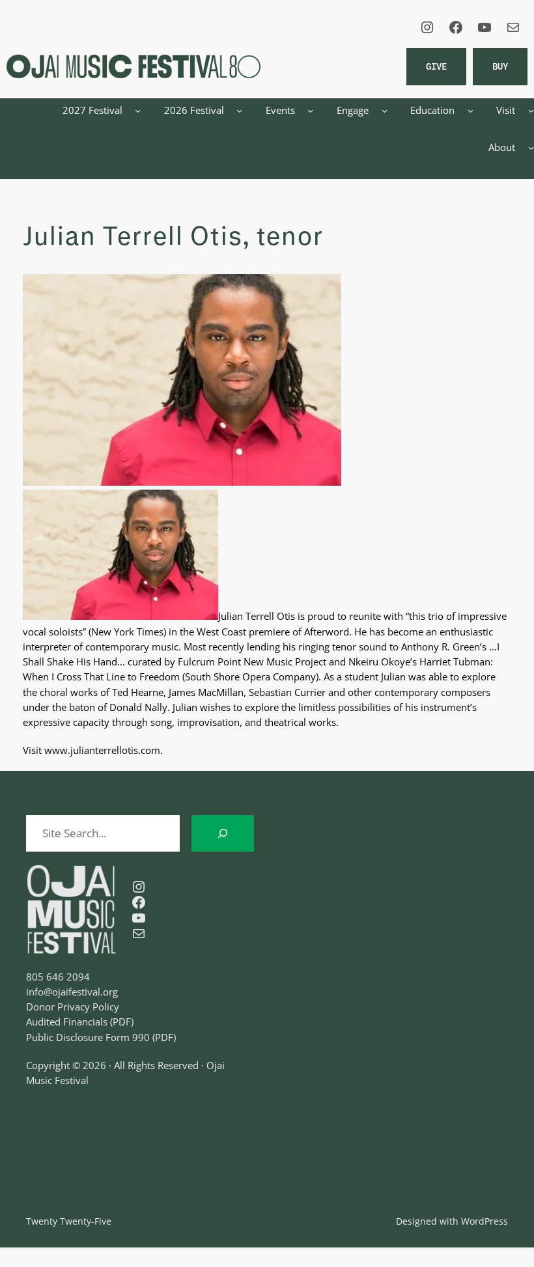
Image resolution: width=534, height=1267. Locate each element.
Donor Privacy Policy (72, 1006)
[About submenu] (531, 147)
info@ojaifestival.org (72, 991)
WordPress (484, 1221)
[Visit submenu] (531, 110)
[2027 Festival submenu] (138, 110)
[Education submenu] (470, 110)
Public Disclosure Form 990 (88, 1037)
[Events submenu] (310, 110)
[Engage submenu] (384, 110)
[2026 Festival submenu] (239, 110)
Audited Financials (66, 1021)
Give (436, 66)
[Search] (222, 833)
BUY (500, 66)
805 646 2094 (58, 976)
